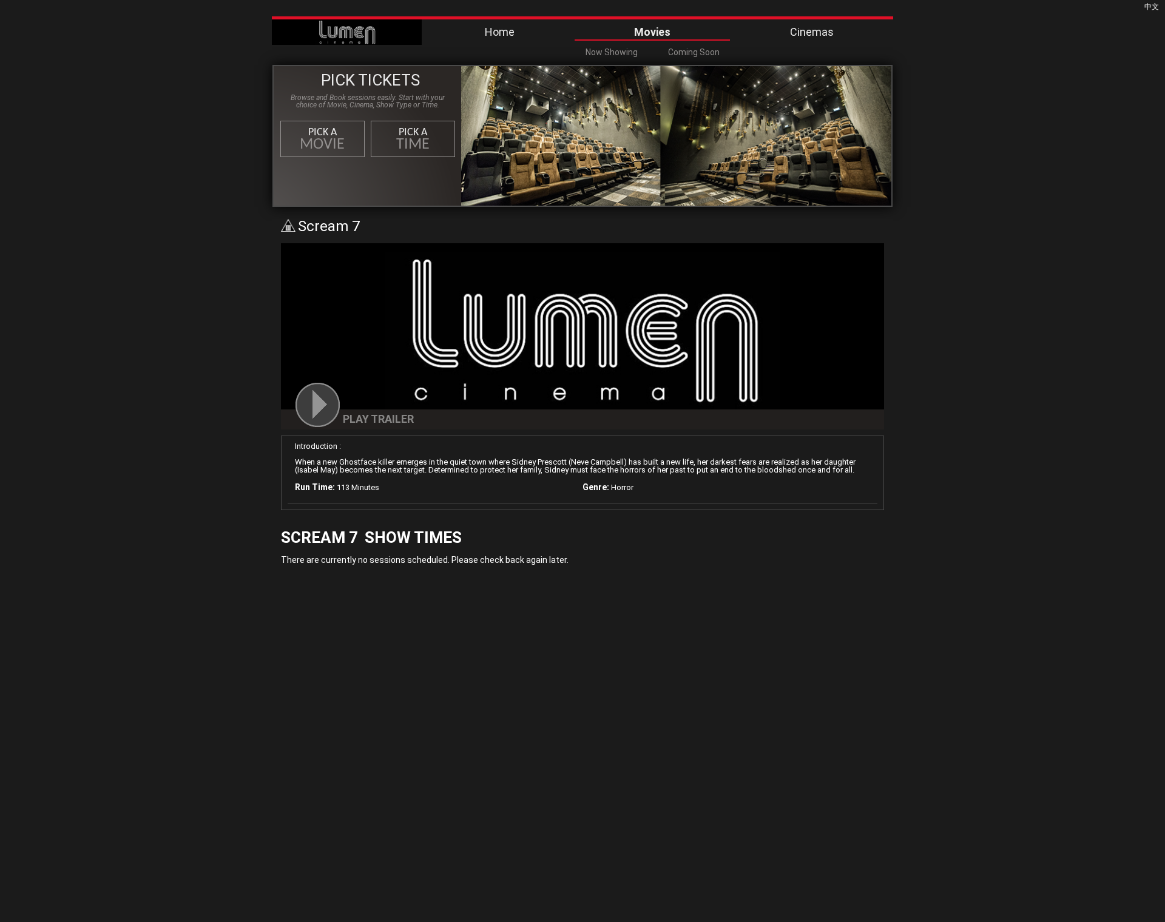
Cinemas (812, 31)
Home (500, 31)
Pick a (322, 140)
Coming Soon (694, 52)
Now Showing (612, 52)
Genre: (595, 487)
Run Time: (315, 487)
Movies (652, 31)
